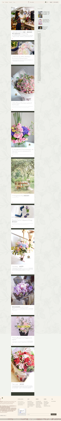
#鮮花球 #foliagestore (40, 92)
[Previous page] (20, 393)
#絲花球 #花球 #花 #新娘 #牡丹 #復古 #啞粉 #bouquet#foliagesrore (44, 89)
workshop (46, 110)
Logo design (43, 93)
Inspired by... (45, 404)
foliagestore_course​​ (45, 101)
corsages (44, 97)
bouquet (46, 96)
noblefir (38, 106)
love (45, 105)
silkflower (47, 108)
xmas (48, 110)
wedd (45, 109)
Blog (38, 93)
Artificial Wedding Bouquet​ (31, 404)
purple (42, 106)
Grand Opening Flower (30, 403)
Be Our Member (53, 401)
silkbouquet (44, 108)
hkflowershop (39, 105)
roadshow (45, 106)
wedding (47, 109)
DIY (41, 93)
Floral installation (46, 403)
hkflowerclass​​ (46, 104)
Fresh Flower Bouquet (30, 402)
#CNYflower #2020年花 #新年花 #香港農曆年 (43, 84)
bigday (43, 96)
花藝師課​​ (39, 113)
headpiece (42, 104)
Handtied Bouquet (46, 402)
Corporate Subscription (39, 402)
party (40, 106)
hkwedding (42, 105)
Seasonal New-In (30, 401)
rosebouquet (48, 106)
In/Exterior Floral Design (39, 403)
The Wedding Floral (38, 401)
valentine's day (42, 109)
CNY (39, 93)
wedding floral (39, 110)
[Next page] (25, 393)
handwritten (39, 104)
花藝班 (41, 113)
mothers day (47, 105)
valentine (39, 109)
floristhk (39, 100)
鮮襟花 (38, 114)
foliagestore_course (40, 101)
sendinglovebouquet (40, 108)
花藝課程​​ (46, 113)
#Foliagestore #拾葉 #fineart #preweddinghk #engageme (44, 85)
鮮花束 (49, 113)
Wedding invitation (40, 96)
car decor (48, 96)
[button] (51, 2)
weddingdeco (43, 110)
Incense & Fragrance (38, 407)
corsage (41, 97)
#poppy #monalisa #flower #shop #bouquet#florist (44, 88)
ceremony (39, 97)
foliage (45, 100)
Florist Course (46, 401)
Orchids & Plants (38, 404)
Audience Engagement (46, 92)
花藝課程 (44, 113)
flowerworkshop (42, 100)
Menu (28, 407)
